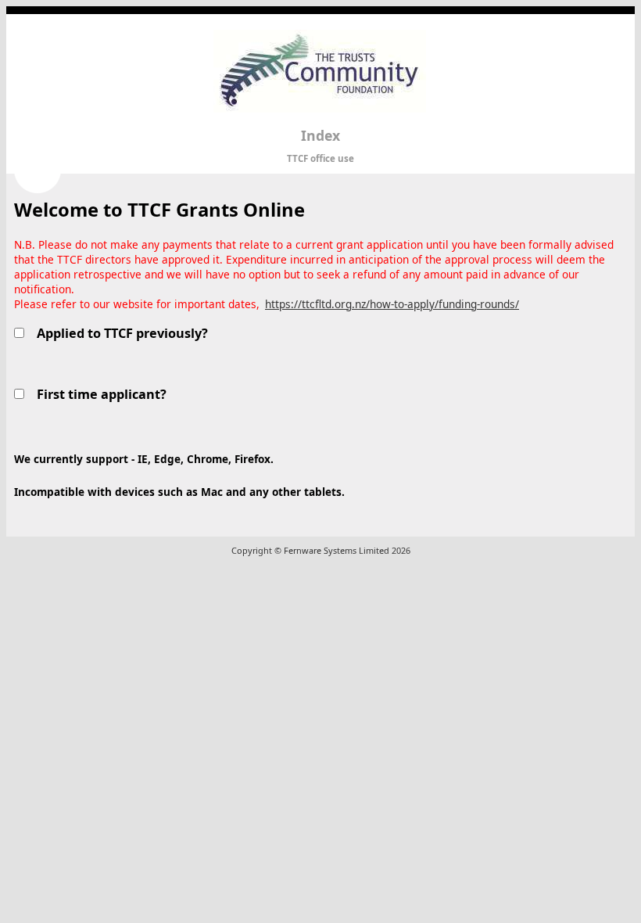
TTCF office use (320, 158)
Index (320, 135)
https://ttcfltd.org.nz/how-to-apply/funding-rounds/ (392, 303)
